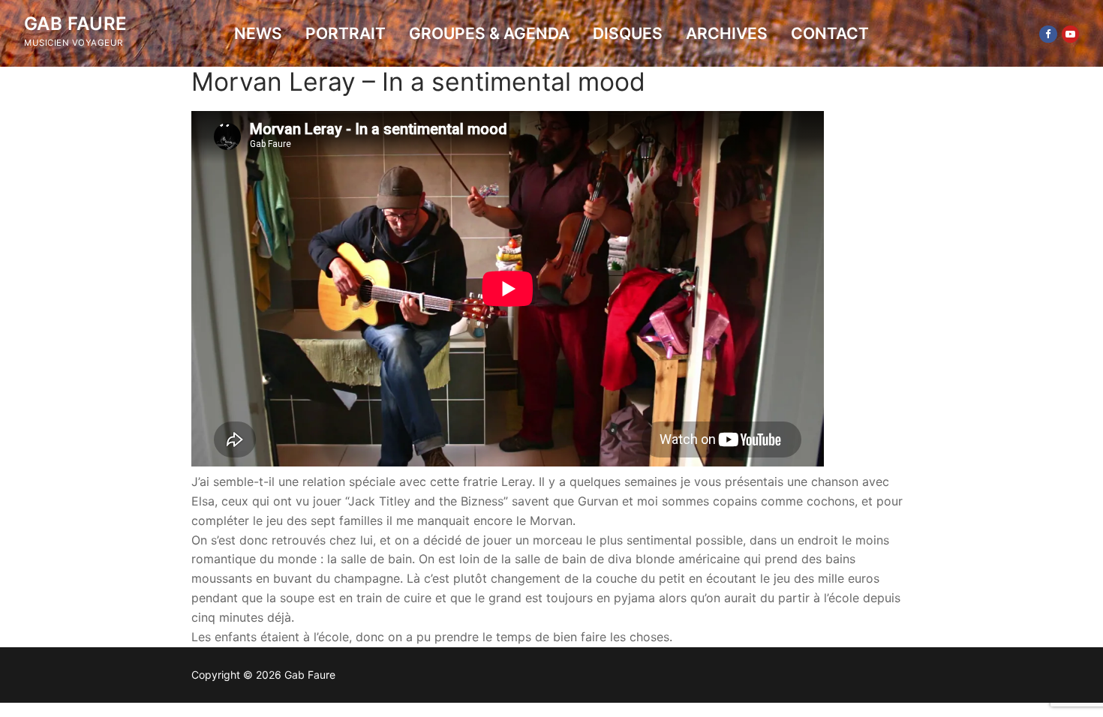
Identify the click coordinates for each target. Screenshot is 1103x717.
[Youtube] (1070, 34)
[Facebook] (1047, 34)
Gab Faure (76, 23)
